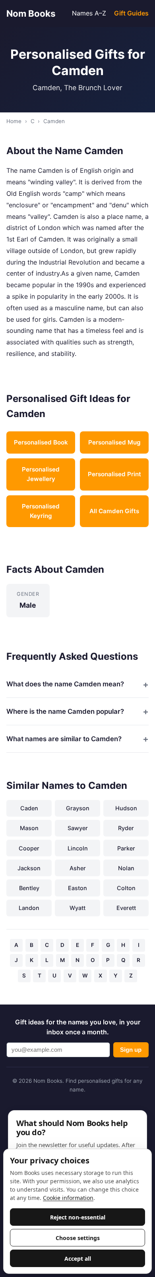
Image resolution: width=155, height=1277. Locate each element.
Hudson (126, 808)
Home (13, 121)
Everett (126, 907)
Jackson (29, 868)
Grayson (77, 808)
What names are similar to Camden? (64, 739)
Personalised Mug (114, 442)
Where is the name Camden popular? (65, 711)
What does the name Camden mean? (65, 684)
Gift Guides (131, 13)
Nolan (126, 868)
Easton (77, 888)
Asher (78, 868)
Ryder (126, 828)
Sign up (130, 1049)
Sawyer (78, 828)
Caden (29, 808)
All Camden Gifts (114, 511)
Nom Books (31, 13)
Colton (126, 888)
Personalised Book (41, 442)
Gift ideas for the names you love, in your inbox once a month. (77, 1027)
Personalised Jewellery (41, 474)
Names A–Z (89, 13)
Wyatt (77, 907)
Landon (29, 907)
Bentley (29, 888)
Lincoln (78, 848)
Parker (126, 848)
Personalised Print (114, 474)
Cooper (29, 848)
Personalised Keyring (41, 511)
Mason (29, 828)
